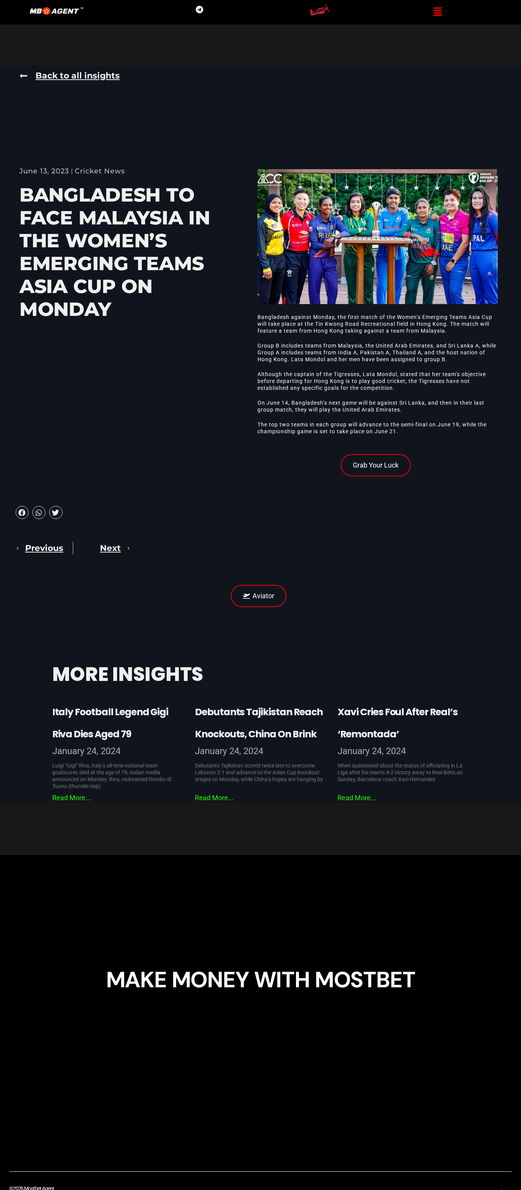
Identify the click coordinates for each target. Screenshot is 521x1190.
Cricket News (100, 171)
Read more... (71, 798)
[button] (437, 12)
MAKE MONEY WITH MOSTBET (260, 979)
